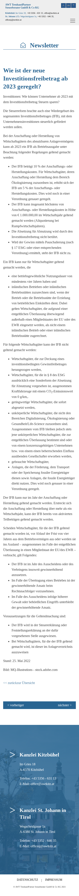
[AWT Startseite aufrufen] (68, 5)
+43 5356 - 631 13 (35, 13)
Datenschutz (27, 879)
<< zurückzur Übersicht (19, 683)
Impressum (53, 879)
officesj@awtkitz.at (43, 846)
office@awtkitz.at (51, 13)
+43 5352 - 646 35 (45, 16)
